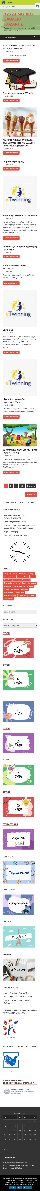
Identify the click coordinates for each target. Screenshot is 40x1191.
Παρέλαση (24, 589)
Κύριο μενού (11, 37)
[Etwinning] (20, 308)
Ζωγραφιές (32, 583)
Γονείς (20, 577)
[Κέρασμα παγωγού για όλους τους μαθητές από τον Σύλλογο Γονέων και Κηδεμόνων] (20, 122)
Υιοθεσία (32, 595)
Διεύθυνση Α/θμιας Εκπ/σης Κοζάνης (18, 997)
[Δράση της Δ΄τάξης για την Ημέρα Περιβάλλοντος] (20, 435)
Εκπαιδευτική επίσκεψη (12, 580)
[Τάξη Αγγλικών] (19, 850)
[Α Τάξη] (18, 658)
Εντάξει (12, 1188)
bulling (6, 574)
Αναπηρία (31, 574)
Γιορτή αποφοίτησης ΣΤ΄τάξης (18, 93)
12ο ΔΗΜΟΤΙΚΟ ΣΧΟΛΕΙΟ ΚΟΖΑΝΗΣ (18, 19)
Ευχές (24, 583)
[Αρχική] (3, 2)
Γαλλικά (12, 577)
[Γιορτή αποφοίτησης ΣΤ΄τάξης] (20, 79)
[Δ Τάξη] (18, 753)
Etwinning (8, 329)
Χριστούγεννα (8, 598)
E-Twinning (13, 574)
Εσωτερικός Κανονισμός (12, 583)
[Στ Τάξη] (18, 817)
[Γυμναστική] (19, 883)
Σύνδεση (11, 2)
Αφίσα (6, 577)
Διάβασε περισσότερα (10, 60)
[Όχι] (37, 1183)
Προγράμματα (19, 592)
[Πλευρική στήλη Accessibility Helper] (37, 6)
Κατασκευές (8, 586)
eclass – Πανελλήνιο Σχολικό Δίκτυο (17, 993)
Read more (27, 1188)
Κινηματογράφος (19, 586)
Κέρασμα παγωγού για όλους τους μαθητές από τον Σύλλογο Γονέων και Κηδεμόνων (19, 142)
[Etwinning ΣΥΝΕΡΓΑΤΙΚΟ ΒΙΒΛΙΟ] (20, 194)
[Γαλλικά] (19, 948)
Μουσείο (30, 586)
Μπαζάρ (6, 589)
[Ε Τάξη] (19, 785)
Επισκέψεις (25, 580)
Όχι (19, 1188)
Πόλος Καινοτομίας (10, 595)
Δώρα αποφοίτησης (13, 161)
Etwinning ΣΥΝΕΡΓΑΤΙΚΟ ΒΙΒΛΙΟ (20, 215)
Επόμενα (31, 486)
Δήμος (26, 577)
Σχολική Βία (22, 595)
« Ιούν (5, 1150)
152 (21, 486)
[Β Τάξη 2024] (18, 690)
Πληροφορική (8, 592)
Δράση (33, 577)
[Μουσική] (19, 980)
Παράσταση (15, 589)
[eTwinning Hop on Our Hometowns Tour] (20, 377)
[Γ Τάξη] (18, 721)
